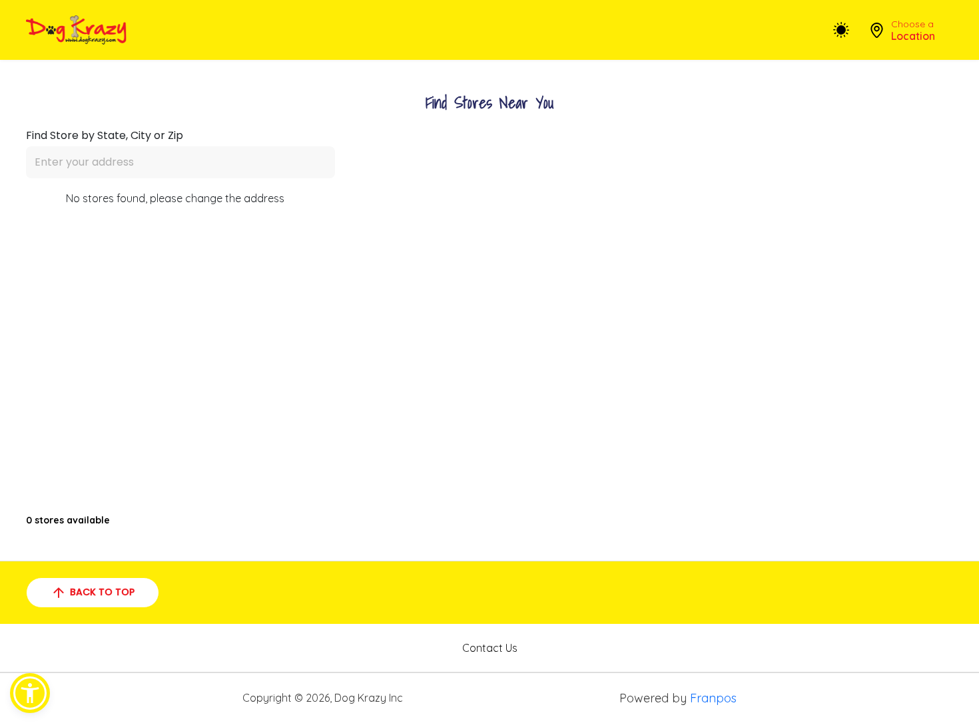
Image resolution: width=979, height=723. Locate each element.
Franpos (713, 698)
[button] (30, 693)
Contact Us (489, 647)
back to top (102, 592)
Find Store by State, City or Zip (104, 135)
